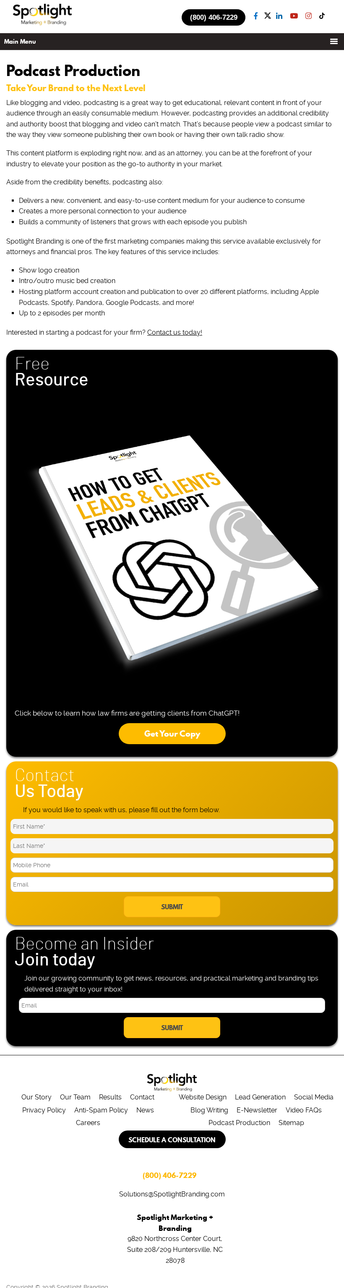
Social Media (314, 1097)
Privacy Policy (44, 1110)
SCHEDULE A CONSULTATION (172, 1139)
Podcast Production (239, 1123)
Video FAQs (304, 1110)
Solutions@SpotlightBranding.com (172, 1194)
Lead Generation (260, 1097)
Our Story (36, 1097)
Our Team (75, 1097)
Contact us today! (174, 332)
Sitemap (291, 1123)
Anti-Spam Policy (101, 1110)
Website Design (203, 1097)
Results (110, 1097)
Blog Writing (209, 1110)
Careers (88, 1123)
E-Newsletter (257, 1110)
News (145, 1110)
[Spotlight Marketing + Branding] (42, 23)
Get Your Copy (172, 734)
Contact (142, 1097)
